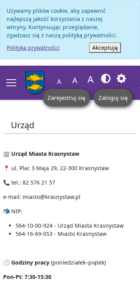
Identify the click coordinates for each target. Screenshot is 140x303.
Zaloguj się (113, 97)
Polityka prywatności (33, 47)
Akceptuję (105, 47)
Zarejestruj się (66, 97)
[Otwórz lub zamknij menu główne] (11, 83)
